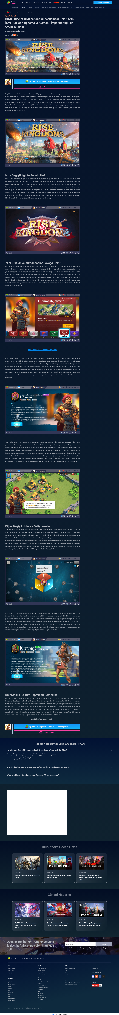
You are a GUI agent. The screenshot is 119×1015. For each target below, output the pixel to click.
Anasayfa (15, 7)
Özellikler (24, 2)
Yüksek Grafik (41, 995)
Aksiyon (10, 982)
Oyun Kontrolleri (42, 968)
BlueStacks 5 (11, 970)
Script (39, 991)
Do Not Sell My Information (37, 1008)
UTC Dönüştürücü (42, 999)
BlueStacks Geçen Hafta (65, 7)
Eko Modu (40, 979)
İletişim (66, 972)
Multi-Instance (41, 974)
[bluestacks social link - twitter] (103, 976)
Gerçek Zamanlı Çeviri (43, 981)
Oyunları (10, 978)
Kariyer (66, 974)
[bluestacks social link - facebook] (100, 976)
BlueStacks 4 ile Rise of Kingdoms (42, 350)
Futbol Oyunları (11, 1000)
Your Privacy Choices (61, 1014)
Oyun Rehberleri (93, 36)
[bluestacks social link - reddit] (96, 976)
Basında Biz (67, 976)
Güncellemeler (92, 84)
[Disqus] (37, 812)
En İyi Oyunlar (11, 980)
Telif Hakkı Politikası (20, 1008)
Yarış (9, 990)
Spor (9, 996)
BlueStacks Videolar (101, 7)
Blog (43, 2)
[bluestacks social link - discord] (93, 976)
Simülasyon (10, 994)
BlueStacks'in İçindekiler (49, 7)
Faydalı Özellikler (42, 997)
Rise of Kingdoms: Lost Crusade (31, 12)
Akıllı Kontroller (41, 983)
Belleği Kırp (40, 989)
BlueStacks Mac (11, 968)
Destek (70, 2)
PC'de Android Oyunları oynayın (72, 982)
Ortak (63, 2)
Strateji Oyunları (11, 998)
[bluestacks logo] (12, 2)
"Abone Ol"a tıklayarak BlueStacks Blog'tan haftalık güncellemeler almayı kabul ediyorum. (87, 948)
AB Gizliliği (28, 1008)
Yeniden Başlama (42, 985)
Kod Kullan (89, 7)
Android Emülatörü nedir (70, 984)
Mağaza (53, 2)
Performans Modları (42, 987)
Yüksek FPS (40, 993)
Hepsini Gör (102, 169)
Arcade (9, 986)
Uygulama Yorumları (33, 7)
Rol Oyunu (10, 992)
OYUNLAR (34, 2)
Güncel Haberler (79, 7)
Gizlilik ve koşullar (11, 1008)
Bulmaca (10, 988)
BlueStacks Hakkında (70, 968)
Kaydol (104, 944)
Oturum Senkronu (42, 976)
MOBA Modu (41, 972)
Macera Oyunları (12, 984)
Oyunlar (23, 7)
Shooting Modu (41, 970)
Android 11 (10, 974)
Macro (39, 978)
